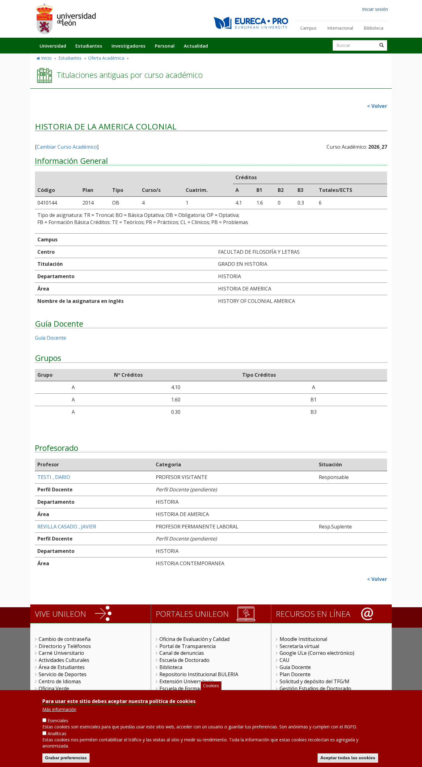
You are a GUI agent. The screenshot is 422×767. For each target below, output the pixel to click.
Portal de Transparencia (187, 646)
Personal (165, 46)
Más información (59, 709)
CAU (284, 660)
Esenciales (58, 720)
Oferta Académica (106, 58)
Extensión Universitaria (186, 681)
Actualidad (196, 46)
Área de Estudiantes (62, 667)
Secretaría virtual (299, 646)
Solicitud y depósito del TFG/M (314, 681)
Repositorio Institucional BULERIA (198, 674)
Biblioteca (373, 28)
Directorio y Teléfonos (65, 646)
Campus (308, 28)
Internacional (340, 28)
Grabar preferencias (66, 757)
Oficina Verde (54, 688)
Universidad (53, 46)
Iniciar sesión (375, 9)
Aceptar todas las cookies (347, 757)
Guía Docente (50, 337)
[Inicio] (66, 18)
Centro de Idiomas (60, 681)
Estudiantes (88, 46)
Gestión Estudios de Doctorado (315, 688)
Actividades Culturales (64, 660)
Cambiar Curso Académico (67, 146)
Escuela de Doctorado (184, 660)
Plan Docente (295, 674)
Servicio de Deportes (63, 674)
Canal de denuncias (181, 653)
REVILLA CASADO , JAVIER (66, 526)
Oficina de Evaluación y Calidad (194, 639)
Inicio (46, 58)
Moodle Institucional (303, 639)
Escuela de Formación (184, 688)
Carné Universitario (61, 653)
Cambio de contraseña (65, 639)
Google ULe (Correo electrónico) (317, 653)
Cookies (211, 686)
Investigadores (129, 46)
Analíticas (57, 733)
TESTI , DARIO (53, 477)
